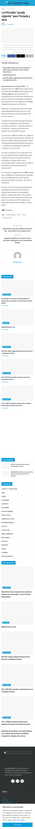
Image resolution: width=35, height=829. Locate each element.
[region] (17, 816)
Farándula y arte (7, 519)
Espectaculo (6, 515)
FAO (19, 215)
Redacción (10, 24)
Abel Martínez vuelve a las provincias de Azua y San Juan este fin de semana (22, 474)
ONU (23, 215)
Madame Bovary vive (9, 75)
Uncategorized (7, 556)
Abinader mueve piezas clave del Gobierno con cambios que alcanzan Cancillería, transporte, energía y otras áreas (16, 733)
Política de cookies (18, 820)
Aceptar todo (17, 825)
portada (6, 323)
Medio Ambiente (7, 534)
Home (3, 9)
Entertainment (7, 511)
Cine (3, 493)
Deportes (4, 504)
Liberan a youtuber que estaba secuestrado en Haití (20, 465)
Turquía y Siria (7, 218)
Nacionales (6, 294)
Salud (3, 549)
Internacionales (11, 9)
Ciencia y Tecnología (9, 489)
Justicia (4, 526)
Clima (3, 496)
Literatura (5, 530)
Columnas (5, 500)
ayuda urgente (10, 215)
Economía (5, 507)
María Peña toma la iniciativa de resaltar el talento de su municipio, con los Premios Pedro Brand (16, 70)
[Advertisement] (17, 435)
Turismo (4, 552)
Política (4, 541)
